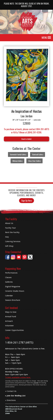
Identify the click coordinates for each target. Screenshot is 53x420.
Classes (8, 277)
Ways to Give (10, 312)
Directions (11, 400)
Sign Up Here (26, 200)
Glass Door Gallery (34, 160)
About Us (9, 223)
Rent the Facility (12, 232)
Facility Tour (10, 228)
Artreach (9, 321)
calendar (36, 383)
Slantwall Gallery (37, 154)
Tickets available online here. (18, 377)
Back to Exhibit (26, 139)
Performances (11, 273)
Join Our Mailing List (16, 396)
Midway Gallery (17, 160)
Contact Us (11, 391)
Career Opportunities (14, 330)
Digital (12, 286)
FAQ (7, 237)
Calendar (9, 295)
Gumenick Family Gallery (18, 154)
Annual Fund (10, 316)
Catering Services (12, 241)
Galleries (9, 282)
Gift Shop (9, 246)
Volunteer (9, 325)
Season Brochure (12, 300)
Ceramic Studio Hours (14, 291)
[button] (49, 37)
